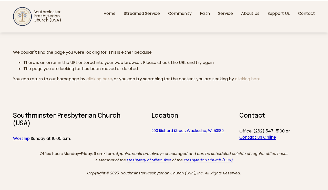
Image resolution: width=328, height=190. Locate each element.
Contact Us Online (257, 137)
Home (110, 13)
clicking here (99, 79)
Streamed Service (142, 13)
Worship (21, 138)
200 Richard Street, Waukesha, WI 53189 (187, 130)
